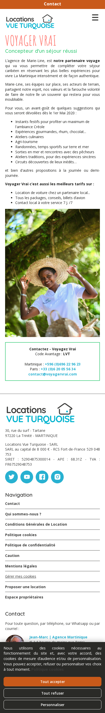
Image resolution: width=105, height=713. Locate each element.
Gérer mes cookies (20, 576)
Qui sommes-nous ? (23, 514)
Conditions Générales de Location (36, 524)
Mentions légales (21, 566)
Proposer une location (25, 586)
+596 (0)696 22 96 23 (63, 364)
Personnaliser (52, 704)
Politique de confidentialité (30, 545)
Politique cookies (21, 534)
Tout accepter (52, 681)
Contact (52, 4)
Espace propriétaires (24, 597)
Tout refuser (52, 693)
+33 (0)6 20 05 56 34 (58, 368)
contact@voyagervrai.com (52, 374)
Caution (12, 555)
